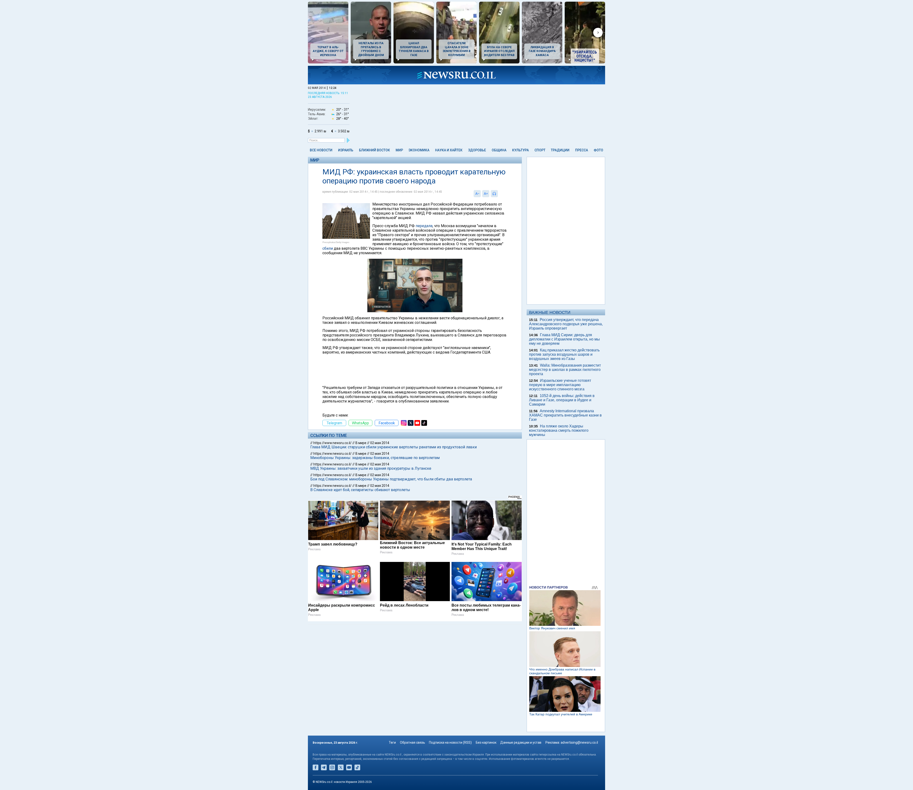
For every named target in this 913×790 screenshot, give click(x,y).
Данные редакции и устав (520, 742)
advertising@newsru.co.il (579, 742)
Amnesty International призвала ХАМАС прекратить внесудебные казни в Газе (565, 415)
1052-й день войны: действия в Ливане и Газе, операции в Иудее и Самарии (562, 400)
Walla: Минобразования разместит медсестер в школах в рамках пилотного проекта (565, 369)
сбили (327, 248)
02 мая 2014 (379, 443)
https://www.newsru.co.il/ (332, 443)
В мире (360, 443)
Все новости (321, 150)
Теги (392, 742)
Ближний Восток (374, 150)
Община (499, 150)
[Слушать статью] (499, 193)
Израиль (345, 150)
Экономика (418, 150)
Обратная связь (412, 742)
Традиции (560, 150)
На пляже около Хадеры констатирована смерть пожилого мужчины (558, 430)
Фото (598, 150)
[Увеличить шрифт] (485, 193)
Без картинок (486, 742)
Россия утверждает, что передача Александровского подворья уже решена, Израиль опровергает (566, 324)
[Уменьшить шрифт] (477, 193)
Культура (520, 150)
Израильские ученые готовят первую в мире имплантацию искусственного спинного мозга (560, 384)
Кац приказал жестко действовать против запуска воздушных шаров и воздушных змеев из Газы (564, 354)
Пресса (581, 150)
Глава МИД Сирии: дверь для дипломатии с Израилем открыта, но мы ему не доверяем (564, 339)
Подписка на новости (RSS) (450, 742)
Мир (399, 150)
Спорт (539, 150)
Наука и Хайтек (448, 150)
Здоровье (477, 150)
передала (424, 226)
